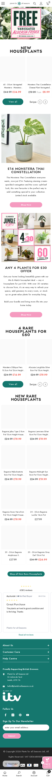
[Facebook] (5, 715)
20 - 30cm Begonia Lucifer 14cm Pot (38, 513)
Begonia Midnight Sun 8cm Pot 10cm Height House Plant (38, 473)
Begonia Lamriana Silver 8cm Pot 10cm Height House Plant (38, 433)
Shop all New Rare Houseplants (26, 574)
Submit (11, 736)
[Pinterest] (20, 715)
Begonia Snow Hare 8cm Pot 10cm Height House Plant (13, 513)
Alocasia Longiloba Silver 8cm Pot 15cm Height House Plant (39, 369)
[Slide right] (45, 102)
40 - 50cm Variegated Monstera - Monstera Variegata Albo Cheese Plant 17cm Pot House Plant (12, 86)
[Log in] (41, 3)
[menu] (3, 3)
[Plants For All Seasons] (26, 138)
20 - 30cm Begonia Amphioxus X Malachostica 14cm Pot (13, 554)
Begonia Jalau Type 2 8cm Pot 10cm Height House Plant (13, 433)
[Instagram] (13, 715)
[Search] (34, 3)
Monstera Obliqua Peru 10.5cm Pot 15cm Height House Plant (12, 369)
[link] (26, 628)
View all (13, 101)
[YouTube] (27, 715)
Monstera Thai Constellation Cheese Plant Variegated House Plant (39, 86)
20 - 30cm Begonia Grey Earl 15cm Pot (39, 554)
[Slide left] (40, 102)
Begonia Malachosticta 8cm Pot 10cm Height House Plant (13, 473)
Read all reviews (26, 634)
